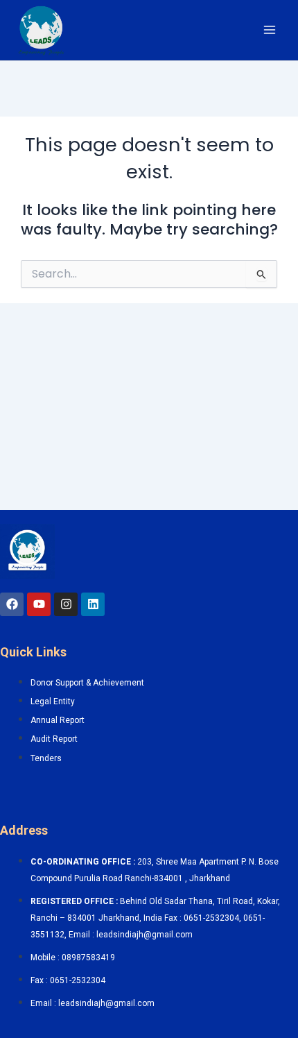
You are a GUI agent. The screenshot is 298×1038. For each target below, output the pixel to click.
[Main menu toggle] (269, 29)
